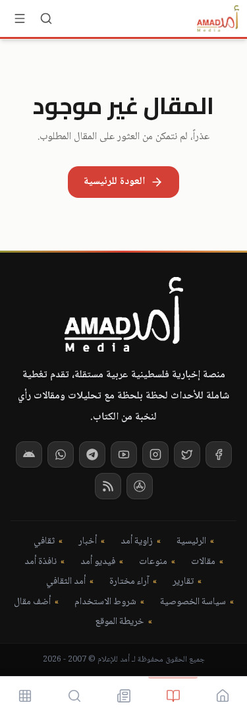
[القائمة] (20, 18)
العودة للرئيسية (114, 182)
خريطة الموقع (119, 622)
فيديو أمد (97, 562)
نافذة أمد (40, 562)
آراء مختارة (129, 582)
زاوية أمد (137, 541)
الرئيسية (191, 541)
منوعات (153, 562)
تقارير (183, 582)
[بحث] (46, 18)
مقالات (203, 562)
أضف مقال (32, 602)
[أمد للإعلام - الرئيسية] (218, 18)
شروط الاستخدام (105, 602)
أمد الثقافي (66, 582)
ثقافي (44, 541)
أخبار (87, 541)
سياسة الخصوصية (193, 602)
